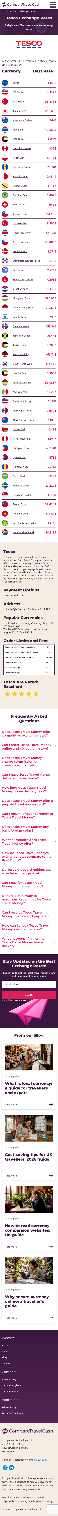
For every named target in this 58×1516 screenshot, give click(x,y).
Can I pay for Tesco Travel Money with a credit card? (23, 884)
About (5, 1351)
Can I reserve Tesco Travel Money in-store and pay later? (26, 914)
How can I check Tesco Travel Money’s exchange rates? (25, 927)
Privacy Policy (9, 1407)
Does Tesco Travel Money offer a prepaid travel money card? (27, 802)
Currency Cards (10, 1391)
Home (5, 11)
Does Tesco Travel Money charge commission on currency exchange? (22, 761)
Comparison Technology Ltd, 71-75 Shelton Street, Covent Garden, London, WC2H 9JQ (17, 1446)
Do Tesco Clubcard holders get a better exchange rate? (26, 871)
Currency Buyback (11, 1385)
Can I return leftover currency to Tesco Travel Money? (27, 815)
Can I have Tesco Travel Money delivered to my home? (26, 776)
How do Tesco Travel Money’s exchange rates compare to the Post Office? (27, 856)
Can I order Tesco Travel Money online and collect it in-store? (26, 746)
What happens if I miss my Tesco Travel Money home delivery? (23, 942)
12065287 (41, 1459)
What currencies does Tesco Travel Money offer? (24, 841)
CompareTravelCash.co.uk (16, 1478)
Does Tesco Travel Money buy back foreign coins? (25, 828)
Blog (4, 1357)
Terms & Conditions (12, 1413)
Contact (6, 1363)
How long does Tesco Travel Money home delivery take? (24, 789)
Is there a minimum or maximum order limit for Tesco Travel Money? (26, 899)
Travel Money (9, 1379)
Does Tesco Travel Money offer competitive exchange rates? (26, 733)
